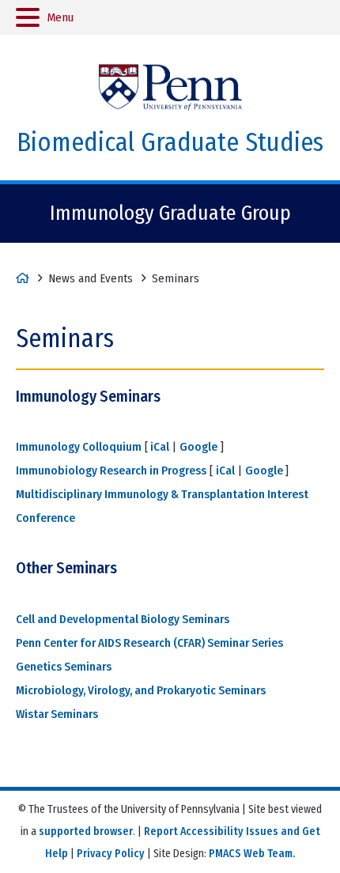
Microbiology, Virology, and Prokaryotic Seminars (141, 690)
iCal (158, 447)
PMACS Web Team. (252, 853)
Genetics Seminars (63, 666)
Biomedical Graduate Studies (170, 142)
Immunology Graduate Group (170, 213)
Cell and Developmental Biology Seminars (122, 619)
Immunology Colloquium (79, 447)
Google (198, 447)
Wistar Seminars (57, 714)
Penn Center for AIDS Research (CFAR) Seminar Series (149, 643)
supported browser (86, 831)
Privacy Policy (111, 853)
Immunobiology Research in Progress (111, 470)
